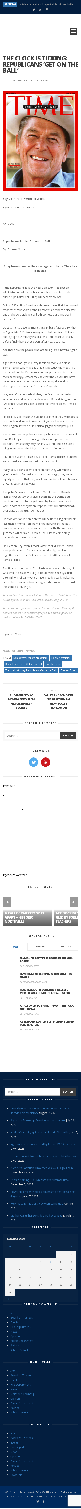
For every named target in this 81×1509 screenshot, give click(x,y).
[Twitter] (34, 9)
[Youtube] (40, 9)
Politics (14, 1345)
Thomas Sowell (69, 670)
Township (16, 1475)
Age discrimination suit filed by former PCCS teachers (47, 1023)
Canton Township (40, 1304)
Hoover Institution (61, 658)
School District (19, 1350)
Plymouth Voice (18, 80)
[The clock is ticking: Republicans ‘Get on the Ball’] (40, 140)
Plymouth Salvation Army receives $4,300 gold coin (41, 1168)
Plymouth (32, 651)
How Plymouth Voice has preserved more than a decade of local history (45, 991)
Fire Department (20, 1327)
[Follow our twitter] (33, 762)
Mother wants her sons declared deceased (36, 1215)
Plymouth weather (15, 875)
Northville (40, 1362)
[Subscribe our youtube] (45, 762)
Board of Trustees (21, 1317)
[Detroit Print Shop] (40, 1052)
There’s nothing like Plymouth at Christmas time (39, 1180)
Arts (12, 1313)
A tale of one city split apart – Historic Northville (46, 4)
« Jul (7, 1298)
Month (40, 946)
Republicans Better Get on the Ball (23, 664)
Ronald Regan (53, 664)
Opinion (17, 651)
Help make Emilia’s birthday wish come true (36, 1203)
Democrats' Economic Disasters (30, 658)
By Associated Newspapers (33, 982)
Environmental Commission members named (46, 975)
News (6, 651)
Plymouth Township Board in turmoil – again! (47, 959)
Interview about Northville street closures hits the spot (43, 1156)
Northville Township (22, 1394)
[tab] (15, 947)
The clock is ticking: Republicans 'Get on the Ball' (31, 670)
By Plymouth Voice (29, 966)
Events (14, 1322)
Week (15, 947)
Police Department (21, 1341)
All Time (65, 946)
